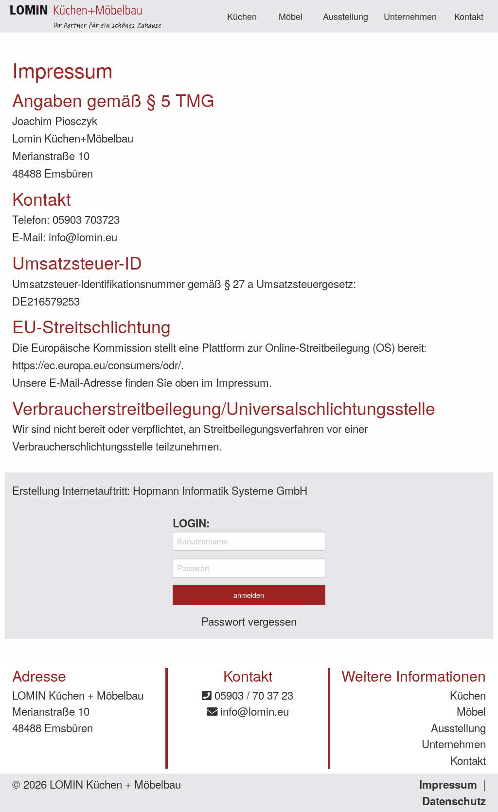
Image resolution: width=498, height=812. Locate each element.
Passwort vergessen (249, 621)
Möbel (290, 16)
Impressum (448, 784)
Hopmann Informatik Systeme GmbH (220, 490)
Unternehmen (410, 16)
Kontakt (468, 16)
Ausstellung (345, 16)
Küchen (242, 16)
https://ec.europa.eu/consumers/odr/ (96, 364)
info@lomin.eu (253, 711)
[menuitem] (242, 16)
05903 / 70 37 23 (252, 695)
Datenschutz (454, 801)
